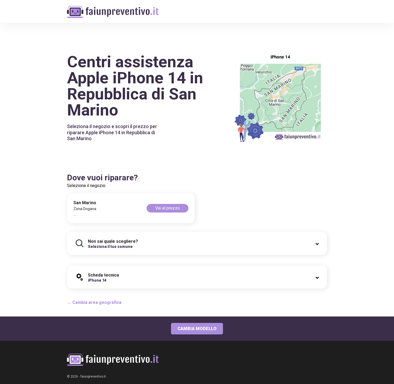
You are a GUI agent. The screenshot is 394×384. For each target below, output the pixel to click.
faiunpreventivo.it (93, 376)
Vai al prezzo (167, 208)
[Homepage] (113, 8)
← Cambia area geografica (94, 302)
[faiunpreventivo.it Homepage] (113, 360)
